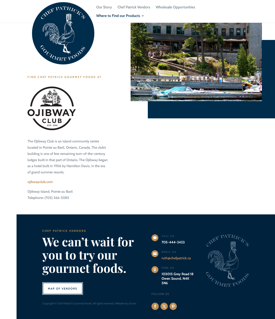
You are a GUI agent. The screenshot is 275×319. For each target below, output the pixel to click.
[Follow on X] (164, 306)
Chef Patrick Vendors (134, 7)
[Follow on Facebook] (155, 306)
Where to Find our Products (118, 16)
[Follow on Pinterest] (173, 306)
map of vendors (62, 288)
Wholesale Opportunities (175, 7)
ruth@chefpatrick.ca (176, 258)
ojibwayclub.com (40, 182)
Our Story (104, 7)
